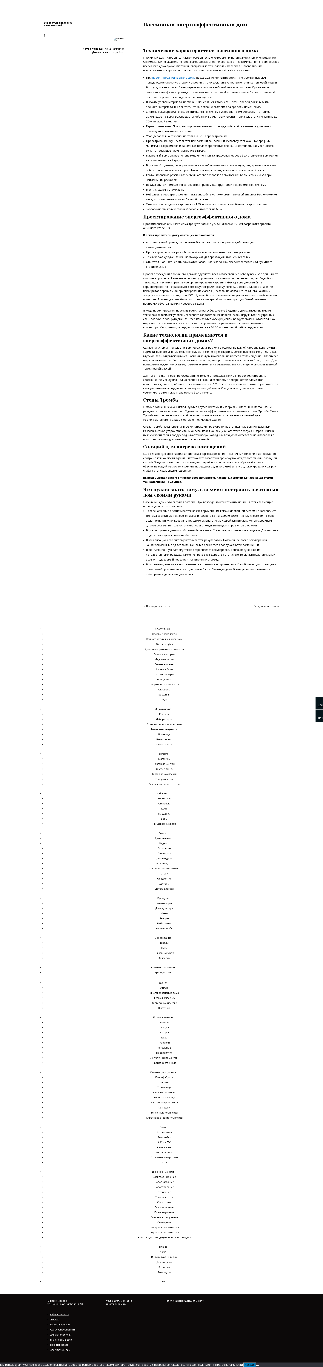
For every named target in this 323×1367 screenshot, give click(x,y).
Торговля (163, 753)
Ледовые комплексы (164, 634)
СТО (164, 1162)
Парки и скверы (59, 1344)
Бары (164, 818)
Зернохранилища (164, 1097)
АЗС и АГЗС (164, 1142)
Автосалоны (164, 1147)
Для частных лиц (60, 1349)
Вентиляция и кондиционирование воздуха (164, 1237)
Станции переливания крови (164, 724)
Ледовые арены (164, 664)
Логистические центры (164, 1057)
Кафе (164, 808)
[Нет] (257, 1365)
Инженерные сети (163, 1171)
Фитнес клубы (164, 644)
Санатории (164, 853)
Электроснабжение (164, 1176)
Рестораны (164, 798)
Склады (164, 1027)
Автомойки (164, 1137)
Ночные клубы (164, 928)
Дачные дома (164, 1262)
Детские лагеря (164, 888)
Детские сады (163, 838)
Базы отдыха (164, 863)
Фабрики (164, 1042)
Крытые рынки (164, 769)
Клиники (164, 714)
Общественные (59, 1314)
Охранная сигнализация (164, 1232)
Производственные (164, 1062)
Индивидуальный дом (164, 1257)
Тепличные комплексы (164, 1112)
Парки (163, 1246)
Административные (163, 967)
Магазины (164, 758)
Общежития (164, 878)
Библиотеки (164, 923)
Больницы (164, 734)
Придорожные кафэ (164, 823)
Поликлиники (164, 744)
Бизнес (163, 833)
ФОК (164, 699)
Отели (164, 873)
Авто (163, 1127)
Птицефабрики (164, 1077)
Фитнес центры (164, 674)
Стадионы (164, 689)
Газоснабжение (164, 1207)
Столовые (164, 803)
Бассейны (164, 694)
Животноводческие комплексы (164, 1117)
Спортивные (162, 629)
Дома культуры (164, 908)
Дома (163, 1252)
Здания (163, 982)
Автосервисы (164, 1132)
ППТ (163, 1281)
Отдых (163, 843)
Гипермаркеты (164, 779)
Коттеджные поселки (164, 1003)
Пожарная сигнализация (164, 1227)
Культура (163, 898)
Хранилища (164, 1087)
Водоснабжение (164, 1182)
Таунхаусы (164, 1272)
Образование (163, 937)
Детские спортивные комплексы (164, 649)
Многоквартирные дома (164, 992)
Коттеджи (164, 1267)
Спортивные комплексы (164, 684)
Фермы (164, 1082)
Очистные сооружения (164, 1217)
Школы (164, 942)
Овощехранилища (164, 1092)
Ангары (164, 1032)
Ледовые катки (164, 659)
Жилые (164, 987)
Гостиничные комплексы (164, 868)
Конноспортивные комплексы (164, 639)
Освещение (164, 1222)
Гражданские (163, 972)
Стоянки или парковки (164, 1157)
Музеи (164, 913)
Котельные (164, 1047)
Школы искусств (164, 953)
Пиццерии (164, 813)
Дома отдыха (164, 858)
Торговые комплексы (164, 774)
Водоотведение (164, 1187)
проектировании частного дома (173, 77)
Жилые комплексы (164, 998)
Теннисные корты (164, 654)
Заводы (164, 1022)
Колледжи (164, 958)
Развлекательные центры (164, 784)
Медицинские (163, 709)
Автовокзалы (164, 1152)
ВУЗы (164, 948)
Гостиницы (164, 848)
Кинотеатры (164, 903)
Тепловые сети (164, 1197)
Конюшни (164, 1107)
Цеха (164, 1037)
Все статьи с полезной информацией (58, 24)
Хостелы (164, 883)
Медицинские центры (164, 729)
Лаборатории (164, 719)
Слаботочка (164, 1202)
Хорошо (249, 1364)
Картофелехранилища (164, 1102)
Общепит (163, 793)
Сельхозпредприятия (163, 1072)
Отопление (164, 1192)
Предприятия (164, 1052)
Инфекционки (164, 739)
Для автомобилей (60, 1334)
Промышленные (163, 1017)
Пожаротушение (164, 1212)
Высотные (164, 1008)
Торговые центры (164, 763)
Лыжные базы (164, 669)
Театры (164, 918)
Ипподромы (164, 679)
